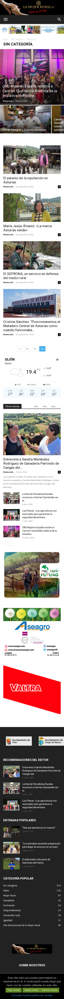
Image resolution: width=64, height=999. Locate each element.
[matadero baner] (32, 655)
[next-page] (11, 543)
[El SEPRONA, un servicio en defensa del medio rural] (32, 255)
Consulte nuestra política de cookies (32, 995)
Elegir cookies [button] (14, 990)
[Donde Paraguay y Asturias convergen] (25, 124)
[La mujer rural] (32, 7)
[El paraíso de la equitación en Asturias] (32, 159)
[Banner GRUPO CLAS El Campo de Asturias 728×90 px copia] (32, 30)
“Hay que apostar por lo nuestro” (38, 827)
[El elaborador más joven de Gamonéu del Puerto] (11, 863)
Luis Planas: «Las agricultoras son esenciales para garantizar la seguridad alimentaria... (39, 514)
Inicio (5, 39)
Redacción (8, 101)
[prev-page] (20, 349)
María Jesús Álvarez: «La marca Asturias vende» (27, 228)
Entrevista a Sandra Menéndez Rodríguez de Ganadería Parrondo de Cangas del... (31, 463)
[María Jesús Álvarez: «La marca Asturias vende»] (32, 207)
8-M (44, 406)
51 (35, 348)
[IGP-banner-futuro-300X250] (32, 598)
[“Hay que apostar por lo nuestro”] (11, 832)
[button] (5, 19)
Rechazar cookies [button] (49, 990)
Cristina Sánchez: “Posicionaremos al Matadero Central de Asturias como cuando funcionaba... (31, 326)
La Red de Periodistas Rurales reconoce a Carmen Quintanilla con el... (40, 497)
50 (27, 348)
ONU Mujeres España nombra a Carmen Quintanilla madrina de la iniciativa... (39, 530)
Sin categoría (17, 39)
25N (36, 406)
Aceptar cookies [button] (31, 990)
